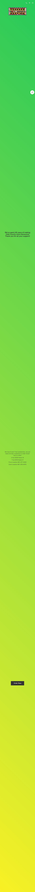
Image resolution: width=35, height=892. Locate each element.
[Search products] (32, 92)
